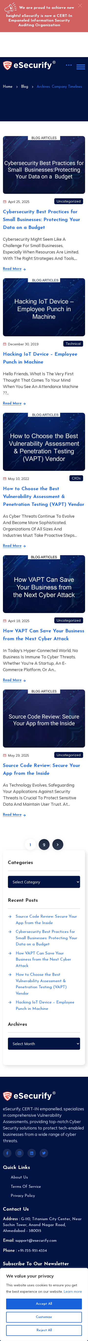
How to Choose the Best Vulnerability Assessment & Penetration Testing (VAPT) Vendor (43, 497)
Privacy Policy (23, 1196)
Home (7, 87)
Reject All (44, 1330)
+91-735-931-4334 (32, 1251)
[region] (44, 1304)
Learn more (73, 1291)
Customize (44, 1317)
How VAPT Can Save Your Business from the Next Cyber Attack (43, 959)
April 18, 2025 (18, 621)
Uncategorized (69, 201)
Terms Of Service (26, 1187)
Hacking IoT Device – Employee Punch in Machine (45, 1005)
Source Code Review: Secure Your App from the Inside (46, 920)
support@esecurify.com (36, 1241)
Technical (73, 343)
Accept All (44, 1304)
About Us (19, 1177)
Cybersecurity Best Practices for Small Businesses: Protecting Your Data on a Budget (41, 220)
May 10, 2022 (18, 478)
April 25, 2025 (18, 202)
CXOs (76, 478)
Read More (13, 269)
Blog (24, 87)
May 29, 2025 (18, 755)
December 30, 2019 (22, 344)
